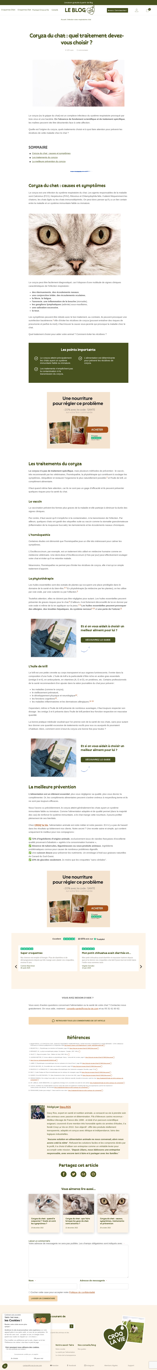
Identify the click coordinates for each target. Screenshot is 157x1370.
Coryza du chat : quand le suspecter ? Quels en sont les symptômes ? (43, 1221)
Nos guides (82, 1349)
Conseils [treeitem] (55, 10)
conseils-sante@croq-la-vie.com (82, 1008)
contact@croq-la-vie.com (32, 1365)
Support (131, 1365)
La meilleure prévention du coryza (49, 161)
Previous (16, 966)
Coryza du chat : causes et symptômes (51, 153)
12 (76, 695)
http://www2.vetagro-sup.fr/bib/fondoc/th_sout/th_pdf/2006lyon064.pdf (83, 1045)
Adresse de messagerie (93, 1280)
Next (141, 966)
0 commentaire (82, 50)
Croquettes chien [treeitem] (8, 10)
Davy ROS (65, 1107)
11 (121, 608)
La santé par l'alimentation (65, 1352)
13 (56, 698)
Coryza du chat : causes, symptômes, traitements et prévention (112, 1221)
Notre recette (60, 1349)
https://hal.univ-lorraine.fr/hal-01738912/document (83, 1048)
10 (94, 608)
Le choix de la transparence (66, 1355)
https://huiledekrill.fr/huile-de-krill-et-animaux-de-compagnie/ (106, 1082)
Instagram (90, 1365)
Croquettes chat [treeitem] (24, 10)
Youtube (55, 1365)
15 (93, 701)
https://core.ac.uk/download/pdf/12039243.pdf (43, 1060)
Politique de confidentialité (82, 1292)
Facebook (72, 1365)
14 (90, 701)
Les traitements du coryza (45, 157)
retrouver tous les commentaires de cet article (80, 1021)
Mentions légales (111, 1365)
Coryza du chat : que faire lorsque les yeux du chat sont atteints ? (78, 1221)
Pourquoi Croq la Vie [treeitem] (40, 10)
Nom (32, 1280)
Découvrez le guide (98, 640)
